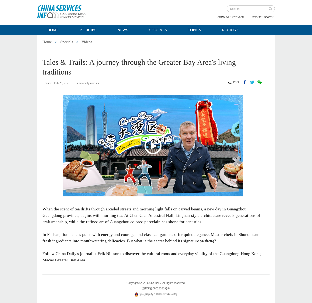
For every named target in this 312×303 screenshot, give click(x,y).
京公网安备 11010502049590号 (158, 294)
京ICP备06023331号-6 (156, 288)
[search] (270, 9)
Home (53, 30)
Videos (87, 42)
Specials (158, 30)
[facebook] (245, 82)
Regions (230, 30)
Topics (194, 30)
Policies (88, 30)
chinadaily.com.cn (231, 17)
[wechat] (259, 82)
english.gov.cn (263, 17)
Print (236, 82)
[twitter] (252, 82)
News (122, 30)
